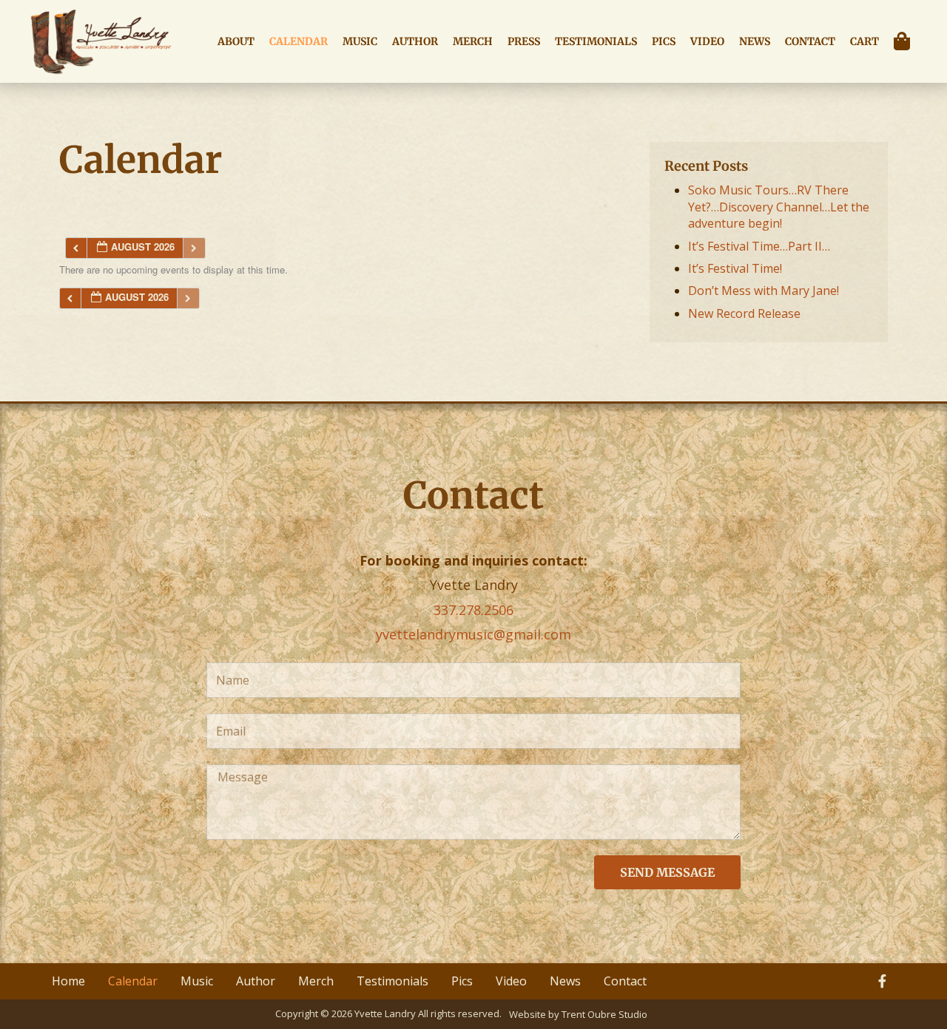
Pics (663, 41)
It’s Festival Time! (735, 268)
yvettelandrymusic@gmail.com (473, 634)
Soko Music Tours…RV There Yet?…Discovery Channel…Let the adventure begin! (778, 206)
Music (360, 41)
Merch (473, 41)
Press (524, 41)
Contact (810, 41)
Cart (864, 41)
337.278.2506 (473, 610)
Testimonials (596, 41)
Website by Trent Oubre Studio (578, 1014)
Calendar (298, 41)
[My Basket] (905, 41)
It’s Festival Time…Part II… (759, 246)
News (754, 41)
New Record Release (744, 313)
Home (68, 981)
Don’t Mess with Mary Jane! (763, 290)
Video (707, 41)
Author (415, 41)
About (236, 41)
